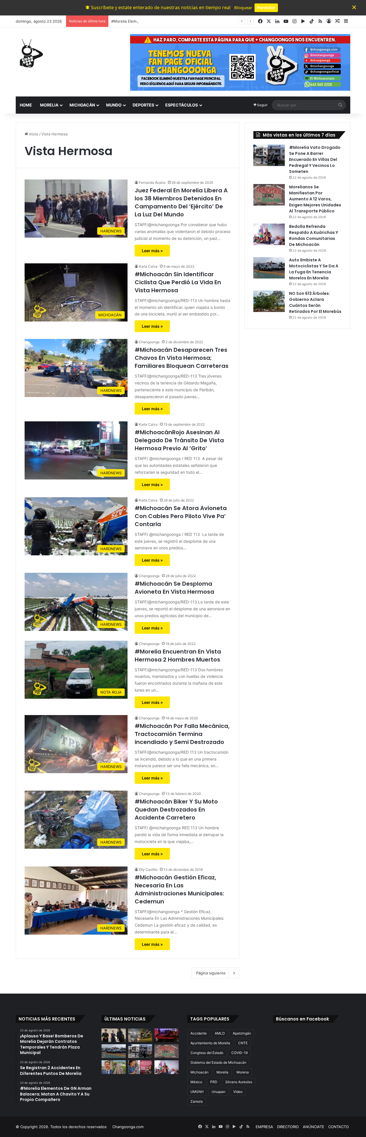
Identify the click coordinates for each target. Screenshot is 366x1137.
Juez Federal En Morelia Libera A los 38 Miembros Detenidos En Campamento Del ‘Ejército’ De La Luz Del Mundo (181, 202)
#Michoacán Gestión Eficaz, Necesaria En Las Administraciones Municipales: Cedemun (179, 889)
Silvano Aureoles (238, 1082)
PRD (213, 1082)
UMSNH (197, 1091)
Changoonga (149, 342)
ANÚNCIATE (313, 1126)
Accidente (198, 1033)
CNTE (243, 1043)
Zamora (196, 1101)
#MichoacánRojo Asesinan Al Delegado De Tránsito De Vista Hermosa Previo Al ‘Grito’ (179, 440)
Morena (242, 1072)
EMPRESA (264, 1126)
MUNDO (114, 104)
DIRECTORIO (288, 1126)
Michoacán (199, 1072)
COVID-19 (239, 1053)
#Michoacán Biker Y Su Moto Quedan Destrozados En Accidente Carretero (176, 810)
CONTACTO (338, 1126)
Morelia (222, 1072)
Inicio (33, 134)
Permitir (266, 7)
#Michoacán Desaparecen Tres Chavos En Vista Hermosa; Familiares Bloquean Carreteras (181, 358)
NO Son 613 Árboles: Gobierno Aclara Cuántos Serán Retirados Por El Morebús (315, 302)
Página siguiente (211, 973)
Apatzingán (242, 1033)
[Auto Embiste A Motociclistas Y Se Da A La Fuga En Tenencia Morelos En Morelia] (269, 268)
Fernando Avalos (152, 182)
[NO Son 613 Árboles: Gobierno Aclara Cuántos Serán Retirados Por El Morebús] (269, 301)
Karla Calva (148, 266)
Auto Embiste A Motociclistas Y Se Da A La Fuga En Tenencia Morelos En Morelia (313, 269)
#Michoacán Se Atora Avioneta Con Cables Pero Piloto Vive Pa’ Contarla (181, 516)
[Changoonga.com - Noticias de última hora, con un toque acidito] (30, 53)
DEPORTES (143, 104)
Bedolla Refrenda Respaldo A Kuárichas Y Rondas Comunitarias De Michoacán (313, 235)
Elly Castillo (148, 869)
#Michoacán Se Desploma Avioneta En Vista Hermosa (174, 588)
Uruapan (218, 1091)
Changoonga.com (128, 1126)
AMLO (220, 1033)
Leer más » (152, 250)
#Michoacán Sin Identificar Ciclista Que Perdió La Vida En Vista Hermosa (178, 282)
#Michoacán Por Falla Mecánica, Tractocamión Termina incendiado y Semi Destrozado (182, 734)
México (196, 1082)
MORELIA (49, 104)
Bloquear (243, 7)
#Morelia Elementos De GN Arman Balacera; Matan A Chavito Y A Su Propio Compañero (189, 21)
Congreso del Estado (206, 1053)
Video (237, 1091)
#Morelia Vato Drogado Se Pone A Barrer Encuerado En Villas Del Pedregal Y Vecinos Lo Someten (315, 159)
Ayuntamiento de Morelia (210, 1043)
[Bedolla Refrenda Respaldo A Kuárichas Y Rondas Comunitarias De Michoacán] (269, 234)
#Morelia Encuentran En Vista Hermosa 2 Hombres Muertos (178, 656)
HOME (26, 104)
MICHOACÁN (82, 104)
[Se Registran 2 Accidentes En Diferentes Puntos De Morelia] (140, 1035)
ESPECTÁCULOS (181, 104)
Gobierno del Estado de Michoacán (218, 1062)
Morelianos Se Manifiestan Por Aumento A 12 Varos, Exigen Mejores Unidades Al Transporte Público (315, 199)
